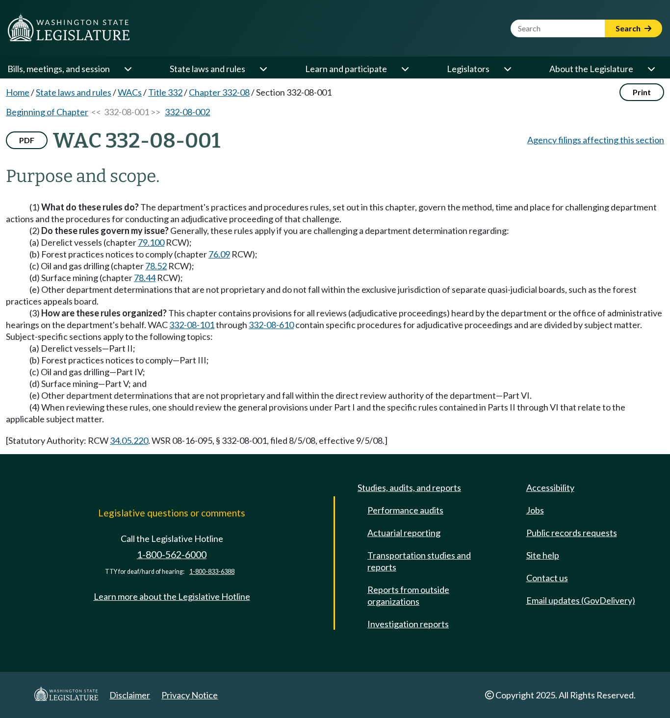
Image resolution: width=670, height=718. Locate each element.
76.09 (219, 254)
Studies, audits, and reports (409, 487)
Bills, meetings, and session (58, 68)
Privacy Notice (189, 695)
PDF (26, 140)
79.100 (151, 242)
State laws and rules (207, 68)
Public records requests (571, 532)
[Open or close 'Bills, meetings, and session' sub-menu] (127, 68)
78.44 (144, 277)
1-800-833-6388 (211, 571)
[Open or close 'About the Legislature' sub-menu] (651, 68)
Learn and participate (346, 68)
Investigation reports (408, 623)
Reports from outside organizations (408, 595)
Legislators (468, 68)
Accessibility (550, 487)
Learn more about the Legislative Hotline (172, 596)
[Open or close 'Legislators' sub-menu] (507, 68)
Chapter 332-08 (219, 92)
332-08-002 (187, 111)
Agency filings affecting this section (595, 139)
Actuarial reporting (403, 532)
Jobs (535, 510)
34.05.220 (129, 440)
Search (629, 28)
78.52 (156, 265)
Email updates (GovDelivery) (580, 600)
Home (17, 92)
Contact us (547, 577)
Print (642, 92)
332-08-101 (191, 324)
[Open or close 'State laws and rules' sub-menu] (263, 68)
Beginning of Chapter (47, 111)
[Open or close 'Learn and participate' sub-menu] (404, 68)
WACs (130, 92)
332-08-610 (271, 324)
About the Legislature (591, 68)
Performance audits (405, 510)
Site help (542, 555)
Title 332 (165, 92)
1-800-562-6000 (171, 554)
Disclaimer (129, 695)
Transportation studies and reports (419, 561)
